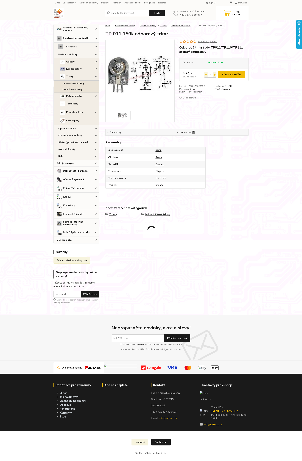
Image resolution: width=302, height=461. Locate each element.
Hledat (157, 13)
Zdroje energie (65, 163)
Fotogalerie (149, 2)
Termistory (72, 103)
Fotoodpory (72, 120)
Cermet (160, 164)
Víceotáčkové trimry (72, 89)
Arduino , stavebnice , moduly (75, 29)
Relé (60, 156)
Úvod (107, 25)
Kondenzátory (73, 68)
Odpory (70, 61)
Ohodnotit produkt (207, 41)
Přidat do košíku (231, 74)
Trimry (69, 76)
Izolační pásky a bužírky (76, 232)
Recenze (162, 2)
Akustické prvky (66, 149)
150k (230, 86)
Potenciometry (74, 96)
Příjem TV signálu (73, 188)
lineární (226, 89)
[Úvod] (77, 13)
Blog (63, 416)
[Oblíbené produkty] (231, 3)
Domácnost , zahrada (75, 170)
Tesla (159, 157)
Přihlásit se (90, 294)
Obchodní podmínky (88, 2)
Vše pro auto (64, 240)
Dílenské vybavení (73, 179)
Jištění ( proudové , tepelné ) (73, 142)
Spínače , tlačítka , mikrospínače (73, 223)
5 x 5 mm (161, 178)
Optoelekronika (67, 128)
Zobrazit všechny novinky (69, 260)
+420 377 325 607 (191, 14)
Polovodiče (71, 46)
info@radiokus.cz (168, 418)
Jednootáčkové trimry (73, 83)
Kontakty (117, 2)
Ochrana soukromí (132, 2)
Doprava (105, 2)
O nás (57, 2)
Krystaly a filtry (74, 112)
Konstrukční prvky (73, 214)
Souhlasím (161, 442)
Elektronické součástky (76, 38)
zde (164, 453)
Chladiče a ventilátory (70, 135)
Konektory (69, 205)
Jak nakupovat (69, 2)
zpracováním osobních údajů (79, 300)
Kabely (67, 196)
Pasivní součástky (67, 54)
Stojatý (194, 89)
